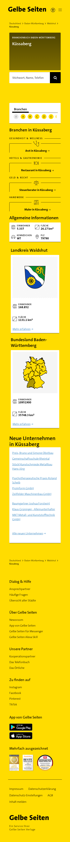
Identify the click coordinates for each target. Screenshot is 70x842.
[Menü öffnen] (59, 9)
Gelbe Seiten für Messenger (26, 631)
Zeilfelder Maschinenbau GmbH (31, 494)
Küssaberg (14, 26)
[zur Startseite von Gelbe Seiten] (35, 817)
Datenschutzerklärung (42, 789)
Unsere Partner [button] (21, 649)
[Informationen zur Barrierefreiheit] (53, 9)
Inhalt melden (17, 802)
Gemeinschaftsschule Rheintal (31, 459)
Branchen (20, 109)
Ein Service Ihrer (22, 827)
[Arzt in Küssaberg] (36, 149)
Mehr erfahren (22, 329)
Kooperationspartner (22, 656)
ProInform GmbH (23, 488)
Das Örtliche (16, 668)
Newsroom (16, 620)
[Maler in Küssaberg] (36, 208)
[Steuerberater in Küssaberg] (36, 189)
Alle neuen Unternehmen (27, 533)
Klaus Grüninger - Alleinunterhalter (33, 509)
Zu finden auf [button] (19, 680)
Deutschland (15, 23)
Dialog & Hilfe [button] (20, 581)
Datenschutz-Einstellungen (26, 795)
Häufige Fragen (18, 595)
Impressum (16, 789)
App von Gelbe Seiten (22, 625)
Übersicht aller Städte (22, 600)
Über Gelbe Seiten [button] (23, 612)
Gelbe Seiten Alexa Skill (23, 637)
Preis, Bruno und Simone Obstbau (32, 453)
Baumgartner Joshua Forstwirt (31, 503)
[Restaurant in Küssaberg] (36, 169)
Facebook (15, 693)
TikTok (13, 704)
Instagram (15, 687)
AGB (50, 795)
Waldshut (51, 23)
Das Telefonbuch (19, 662)
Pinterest (15, 699)
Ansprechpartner (19, 589)
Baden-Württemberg (34, 23)
